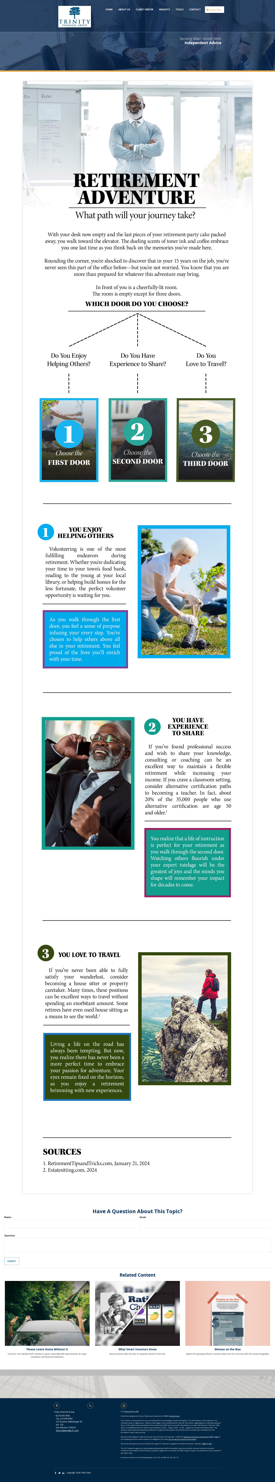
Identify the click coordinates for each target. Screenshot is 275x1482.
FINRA (204, 1444)
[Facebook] (56, 1473)
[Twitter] (59, 1473)
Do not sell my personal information (182, 1439)
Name (7, 1217)
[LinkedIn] (63, 1473)
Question (9, 1235)
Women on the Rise (228, 1349)
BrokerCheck (174, 1416)
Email (143, 1217)
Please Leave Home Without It (47, 1349)
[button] (124, 9)
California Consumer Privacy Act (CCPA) (198, 1437)
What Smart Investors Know (137, 1349)
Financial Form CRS (131, 1411)
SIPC (210, 1444)
